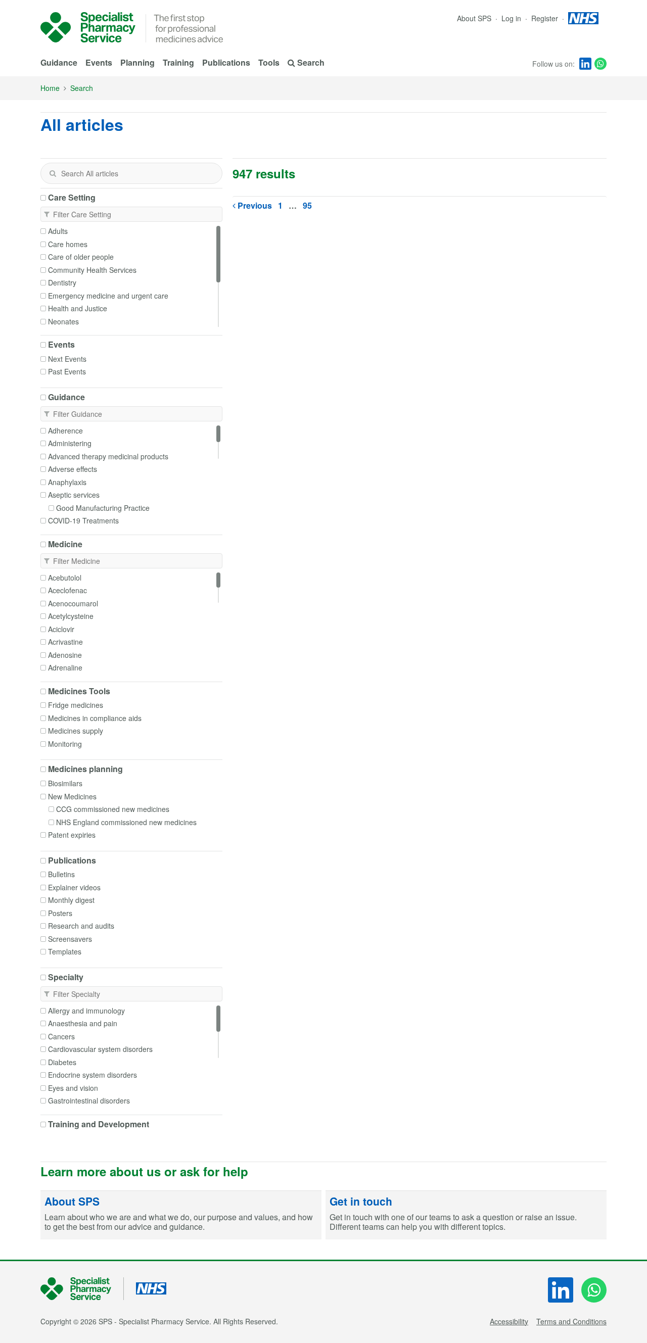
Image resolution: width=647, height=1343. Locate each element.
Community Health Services (92, 270)
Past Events (67, 371)
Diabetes (62, 1062)
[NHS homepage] (583, 18)
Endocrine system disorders (92, 1075)
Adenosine (65, 655)
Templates (64, 951)
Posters (60, 913)
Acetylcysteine (71, 616)
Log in (512, 18)
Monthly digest (71, 900)
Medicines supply (75, 731)
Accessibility (509, 1321)
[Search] (52, 173)
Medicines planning (85, 769)
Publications (226, 62)
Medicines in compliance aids (95, 718)
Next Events (67, 359)
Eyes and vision (73, 1088)
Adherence (65, 430)
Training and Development (98, 1124)
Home (50, 88)
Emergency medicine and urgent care (108, 296)
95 (307, 205)
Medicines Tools (79, 691)
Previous (254, 205)
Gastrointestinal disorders (89, 1100)
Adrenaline (65, 667)
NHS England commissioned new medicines (126, 822)
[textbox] (131, 173)
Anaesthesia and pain (82, 1023)
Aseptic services (74, 495)
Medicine (65, 544)
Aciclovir (61, 629)
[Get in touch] (466, 1215)
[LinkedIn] (585, 64)
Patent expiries (72, 835)
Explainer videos (74, 887)
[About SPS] (180, 1215)
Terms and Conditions (571, 1321)
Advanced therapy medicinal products (108, 456)
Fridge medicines (75, 705)
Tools (269, 62)
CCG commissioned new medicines (112, 809)
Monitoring (65, 744)
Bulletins (61, 874)
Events (98, 62)
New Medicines (72, 796)
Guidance (58, 62)
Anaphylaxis (67, 482)
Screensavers (70, 939)
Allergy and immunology (86, 1010)
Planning (137, 62)
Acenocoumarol (73, 603)
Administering (69, 443)
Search (81, 88)
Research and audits (81, 926)
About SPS (474, 18)
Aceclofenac (67, 590)
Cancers (61, 1036)
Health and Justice (77, 308)
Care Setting (72, 198)
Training (178, 62)
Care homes (67, 244)
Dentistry (62, 282)
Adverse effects (72, 469)
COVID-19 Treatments (83, 520)
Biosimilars (65, 783)
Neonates (63, 321)
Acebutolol (64, 577)
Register (545, 18)
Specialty (65, 977)
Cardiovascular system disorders (100, 1049)
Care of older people (81, 257)
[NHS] (82, 1288)
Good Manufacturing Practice (103, 508)
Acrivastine (65, 642)
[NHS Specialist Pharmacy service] (87, 27)
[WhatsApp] (600, 64)
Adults (58, 231)
